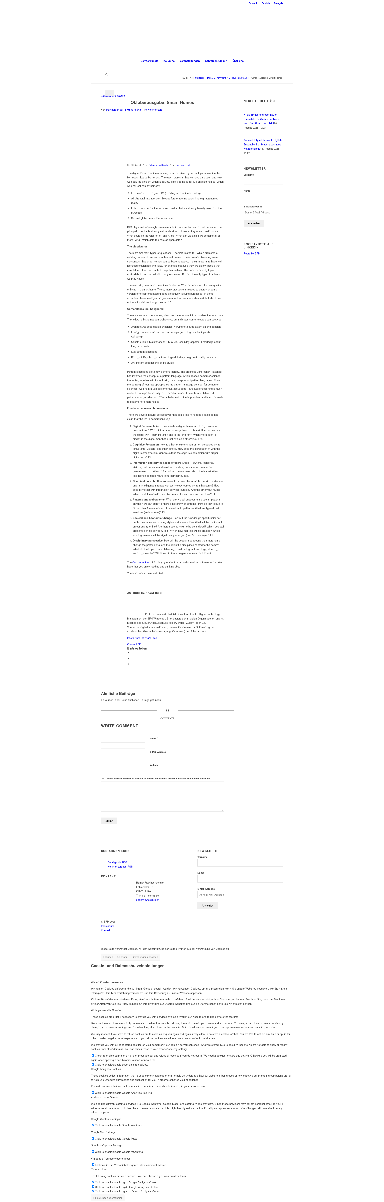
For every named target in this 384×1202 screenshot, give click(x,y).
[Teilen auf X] (132, 653)
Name (154, 738)
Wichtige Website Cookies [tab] (106, 1010)
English (266, 3)
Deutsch (253, 3)
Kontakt (105, 930)
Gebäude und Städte (158, 164)
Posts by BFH (252, 253)
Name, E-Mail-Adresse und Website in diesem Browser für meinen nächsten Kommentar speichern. (159, 778)
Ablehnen (122, 957)
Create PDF (134, 644)
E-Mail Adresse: (253, 206)
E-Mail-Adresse (158, 752)
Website (154, 765)
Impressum (107, 926)
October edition (141, 562)
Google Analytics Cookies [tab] (106, 1069)
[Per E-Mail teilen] (132, 664)
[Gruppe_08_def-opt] (162, 141)
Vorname (249, 174)
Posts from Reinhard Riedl (142, 638)
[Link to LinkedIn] (102, 69)
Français (278, 3)
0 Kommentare (153, 109)
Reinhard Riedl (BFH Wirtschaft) (124, 109)
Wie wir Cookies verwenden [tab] (107, 982)
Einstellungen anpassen (145, 957)
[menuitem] (253, 3)
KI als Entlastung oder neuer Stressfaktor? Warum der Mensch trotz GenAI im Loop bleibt (263, 119)
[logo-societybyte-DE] (192, 31)
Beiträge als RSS (117, 862)
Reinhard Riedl (183, 164)
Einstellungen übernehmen (108, 1197)
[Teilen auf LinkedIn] (132, 658)
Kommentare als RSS (120, 866)
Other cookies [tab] (99, 1169)
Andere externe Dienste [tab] (104, 1097)
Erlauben (108, 957)
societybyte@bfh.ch (147, 900)
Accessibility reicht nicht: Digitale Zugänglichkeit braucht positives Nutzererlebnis (263, 144)
